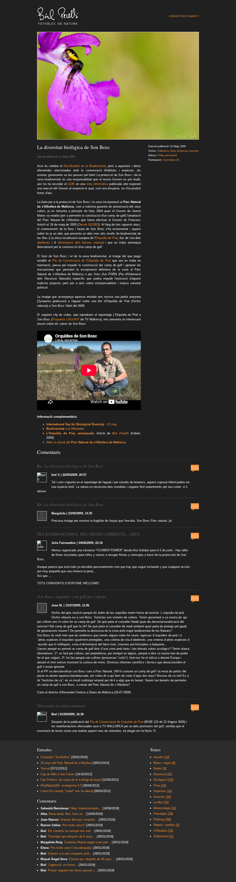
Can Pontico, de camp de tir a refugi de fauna (71, 779)
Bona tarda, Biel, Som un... (67, 814)
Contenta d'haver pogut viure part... (87, 842)
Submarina (163, 836)
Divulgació (163, 779)
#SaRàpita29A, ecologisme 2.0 (61, 785)
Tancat (45, 768)
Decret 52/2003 (88, 224)
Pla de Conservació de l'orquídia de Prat (116, 722)
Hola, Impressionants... (86, 808)
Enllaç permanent (167, 155)
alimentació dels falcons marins (79, 242)
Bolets (159, 768)
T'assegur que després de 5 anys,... (72, 836)
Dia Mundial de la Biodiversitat (85, 166)
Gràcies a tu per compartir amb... (70, 853)
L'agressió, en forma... (63, 865)
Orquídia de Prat (107, 238)
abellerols (43, 242)
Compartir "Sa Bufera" (55, 757)
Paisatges (163, 813)
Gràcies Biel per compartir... (79, 819)
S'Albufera (162, 150)
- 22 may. (82, 424)
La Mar (161, 802)
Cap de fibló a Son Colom (58, 774)
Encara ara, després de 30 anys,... (92, 859)
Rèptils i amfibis (166, 825)
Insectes (194, 150)
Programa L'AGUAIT (65, 319)
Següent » (193, 16)
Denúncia (182, 150)
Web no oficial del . (86, 442)
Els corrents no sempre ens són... (70, 831)
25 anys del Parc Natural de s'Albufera (66, 763)
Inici (183, 16)
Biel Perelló (120, 433)
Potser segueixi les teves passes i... (72, 870)
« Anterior (173, 16)
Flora (173, 150)
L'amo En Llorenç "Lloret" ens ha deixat (67, 791)
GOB (71, 184)
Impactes (162, 791)
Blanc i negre (164, 763)
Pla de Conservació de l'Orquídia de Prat (81, 260)
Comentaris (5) (170, 159)
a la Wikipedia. (65, 428)
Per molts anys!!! (74, 825)
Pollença (162, 819)
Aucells (161, 757)
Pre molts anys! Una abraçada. (71, 847)
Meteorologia (164, 808)
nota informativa (97, 184)
